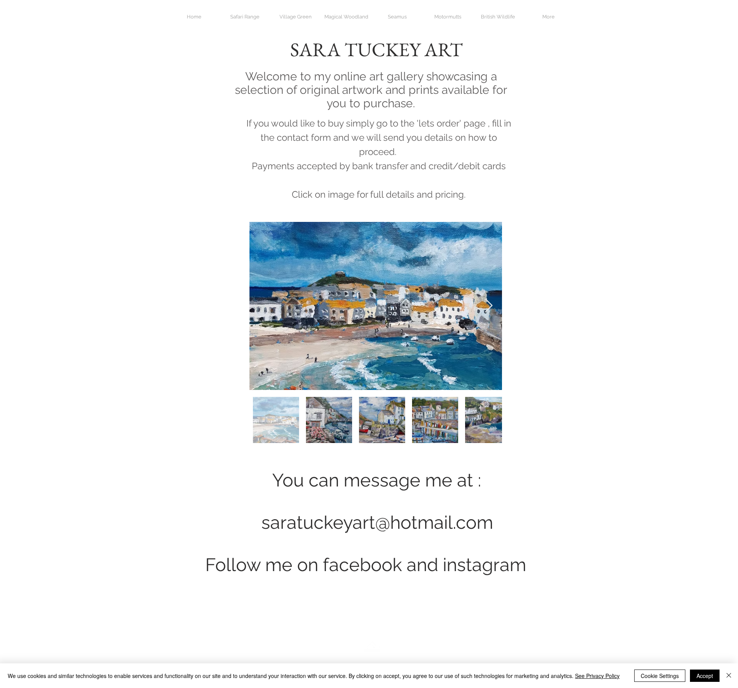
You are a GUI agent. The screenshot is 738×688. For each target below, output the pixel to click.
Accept (704, 676)
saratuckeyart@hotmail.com (377, 522)
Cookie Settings (660, 676)
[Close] (728, 676)
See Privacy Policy (597, 676)
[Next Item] (488, 305)
